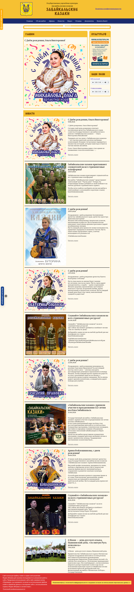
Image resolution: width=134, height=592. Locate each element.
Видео (69, 21)
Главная (30, 21)
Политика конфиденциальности (108, 9)
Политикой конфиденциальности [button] (14, 589)
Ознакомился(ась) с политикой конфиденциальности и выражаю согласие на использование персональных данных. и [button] (91, 582)
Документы (89, 21)
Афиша (52, 21)
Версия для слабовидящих (2, 296)
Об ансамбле (41, 21)
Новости (61, 21)
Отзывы (78, 21)
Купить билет (102, 21)
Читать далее (73, 155)
